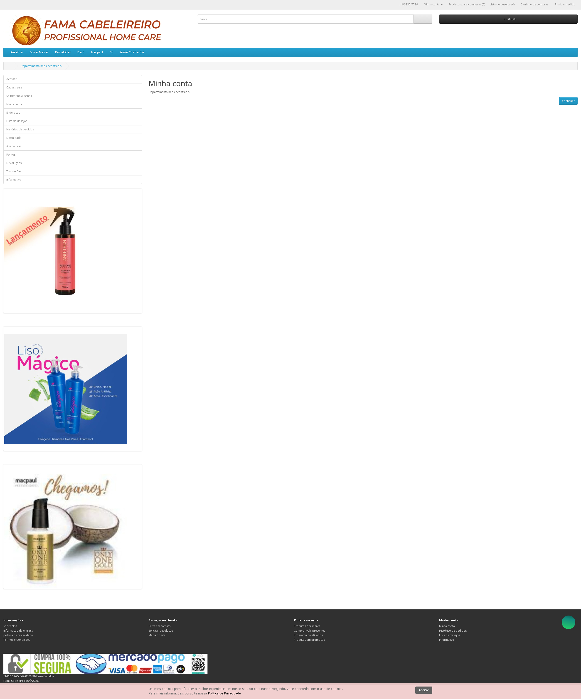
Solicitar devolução (161, 631)
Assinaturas (13, 146)
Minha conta (14, 104)
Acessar (11, 79)
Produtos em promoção (309, 640)
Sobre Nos (10, 626)
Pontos (10, 154)
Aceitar (424, 690)
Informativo (13, 180)
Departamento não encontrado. (41, 66)
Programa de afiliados (308, 635)
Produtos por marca (307, 626)
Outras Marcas (39, 52)
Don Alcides (63, 52)
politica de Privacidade (18, 635)
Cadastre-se (14, 87)
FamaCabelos (45, 676)
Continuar (568, 101)
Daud (80, 52)
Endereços (13, 113)
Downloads (13, 138)
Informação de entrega (18, 631)
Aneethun (16, 52)
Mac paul (97, 52)
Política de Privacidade (224, 693)
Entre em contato (160, 626)
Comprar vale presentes (309, 631)
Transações (13, 171)
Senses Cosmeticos (131, 52)
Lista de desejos (16, 121)
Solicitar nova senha (19, 96)
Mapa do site (157, 635)
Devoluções (14, 163)
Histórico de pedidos (20, 129)
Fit (111, 52)
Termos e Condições (16, 640)
